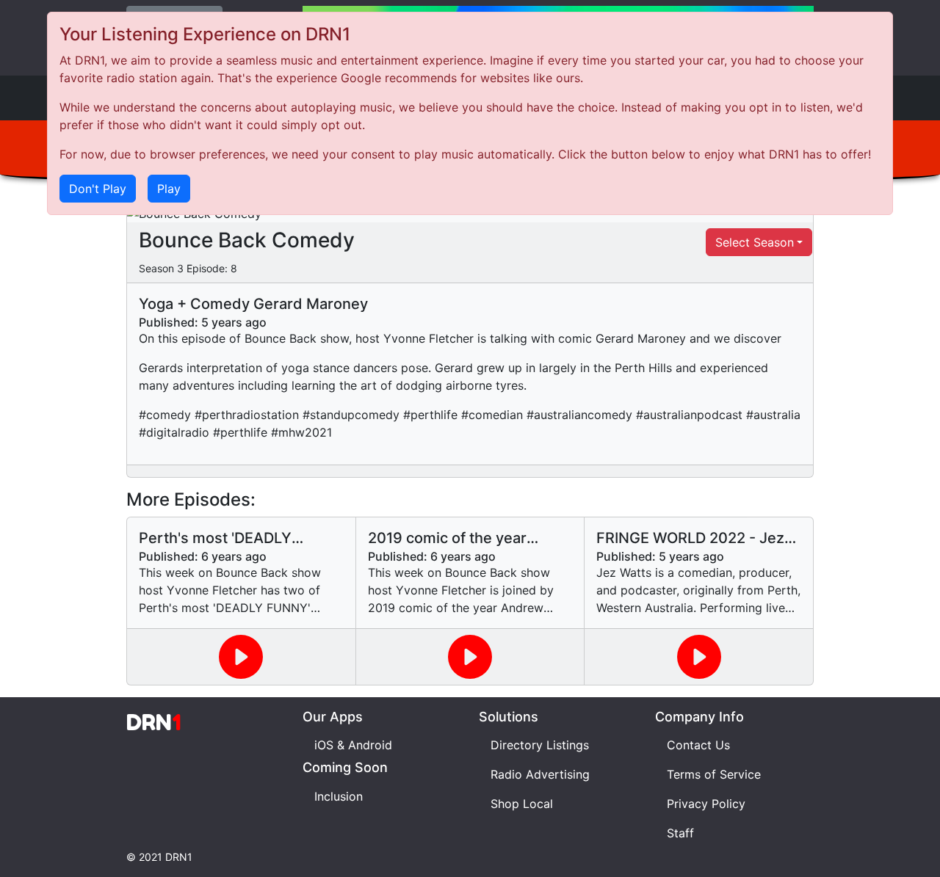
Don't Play (97, 188)
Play (169, 188)
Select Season (754, 242)
